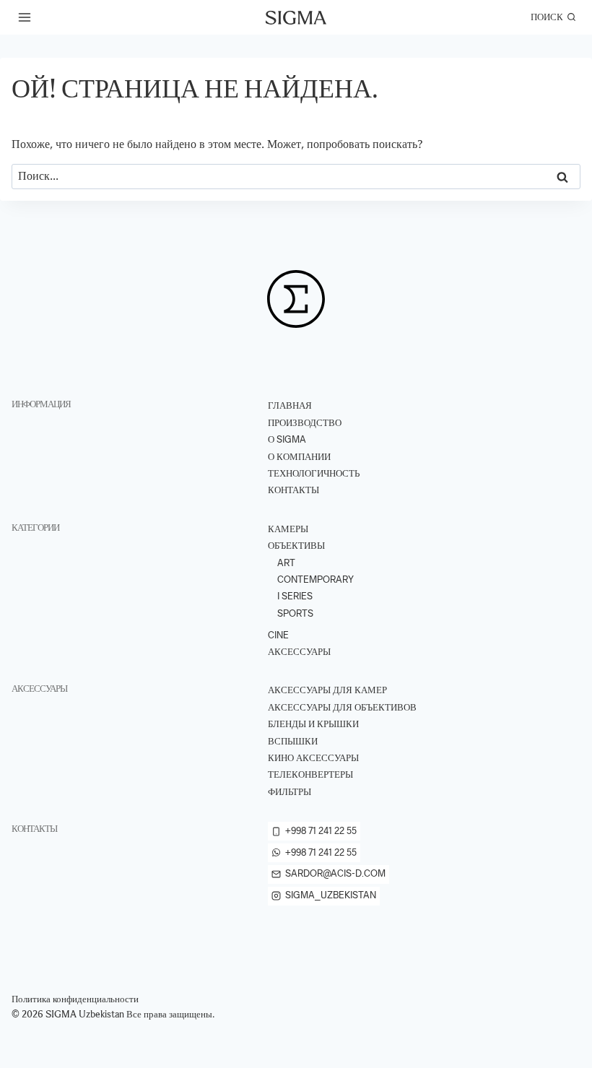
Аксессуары (299, 651)
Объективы (296, 545)
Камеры (288, 529)
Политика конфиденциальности (75, 999)
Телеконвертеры (310, 774)
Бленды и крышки (313, 723)
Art (286, 562)
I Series (295, 596)
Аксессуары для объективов (342, 707)
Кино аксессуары (313, 757)
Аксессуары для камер (327, 690)
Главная (290, 405)
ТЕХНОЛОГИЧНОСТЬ (314, 473)
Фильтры (289, 791)
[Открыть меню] (25, 17)
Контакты (293, 490)
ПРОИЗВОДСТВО (304, 422)
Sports (295, 613)
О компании (299, 456)
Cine (278, 635)
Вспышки (293, 741)
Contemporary (315, 579)
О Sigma (287, 439)
